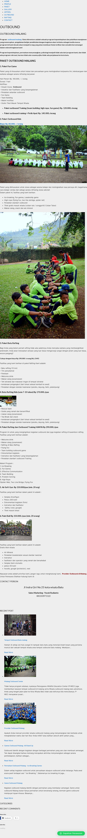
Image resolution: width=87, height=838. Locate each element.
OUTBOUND (9, 15)
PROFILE (7, 4)
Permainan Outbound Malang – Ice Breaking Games (23, 766)
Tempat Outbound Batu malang (15, 640)
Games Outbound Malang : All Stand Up (18, 746)
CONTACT (8, 20)
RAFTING (7, 17)
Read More (8, 652)
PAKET (7, 7)
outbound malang (15, 39)
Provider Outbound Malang (14, 728)
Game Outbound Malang (13, 783)
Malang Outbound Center (13, 681)
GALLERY (8, 9)
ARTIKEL (7, 12)
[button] (71, 833)
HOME (6, 1)
